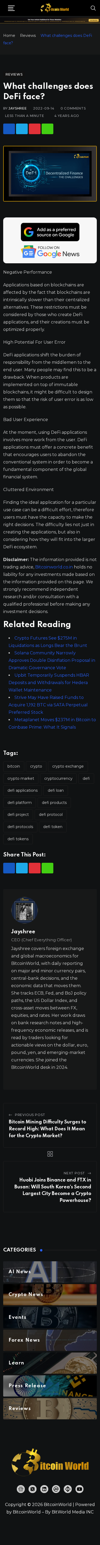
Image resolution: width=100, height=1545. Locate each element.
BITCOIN (13, 766)
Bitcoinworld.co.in (54, 567)
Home (9, 35)
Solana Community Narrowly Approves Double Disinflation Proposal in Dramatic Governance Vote (52, 660)
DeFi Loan (56, 790)
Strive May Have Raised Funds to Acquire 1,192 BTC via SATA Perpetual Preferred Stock (48, 705)
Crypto (36, 766)
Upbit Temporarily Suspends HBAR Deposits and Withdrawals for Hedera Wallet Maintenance (49, 683)
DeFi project (18, 814)
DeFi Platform (19, 802)
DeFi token (52, 826)
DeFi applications (22, 790)
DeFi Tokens (18, 839)
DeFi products (54, 802)
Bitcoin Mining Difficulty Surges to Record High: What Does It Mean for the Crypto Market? (47, 1129)
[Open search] (93, 8)
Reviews (28, 35)
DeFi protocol (51, 814)
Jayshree (18, 108)
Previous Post (30, 1115)
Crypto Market (20, 778)
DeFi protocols (20, 826)
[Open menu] (11, 8)
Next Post (74, 1173)
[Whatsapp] (47, 129)
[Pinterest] (35, 129)
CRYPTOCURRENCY (58, 778)
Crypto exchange (68, 766)
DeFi (86, 778)
